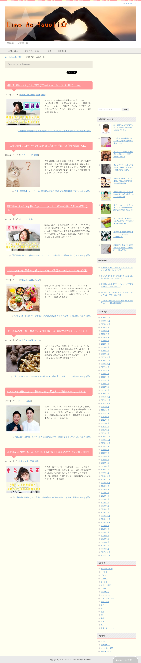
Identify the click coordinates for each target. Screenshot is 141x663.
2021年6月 (105, 417)
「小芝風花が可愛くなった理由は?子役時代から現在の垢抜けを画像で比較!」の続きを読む (51, 497)
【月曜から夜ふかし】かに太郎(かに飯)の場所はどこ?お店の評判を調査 (117, 302)
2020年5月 (105, 460)
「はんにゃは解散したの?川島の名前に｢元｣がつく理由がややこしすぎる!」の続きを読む (52, 437)
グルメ (37, 280)
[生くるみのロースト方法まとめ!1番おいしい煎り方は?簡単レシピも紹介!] (23, 371)
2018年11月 (105, 519)
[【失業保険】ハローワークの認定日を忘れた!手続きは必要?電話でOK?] (23, 185)
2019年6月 (105, 496)
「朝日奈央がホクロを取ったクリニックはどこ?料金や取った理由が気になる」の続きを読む (51, 255)
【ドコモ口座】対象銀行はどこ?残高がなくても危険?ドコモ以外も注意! (123, 221)
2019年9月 (105, 486)
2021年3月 (105, 427)
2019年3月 (105, 506)
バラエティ (105, 592)
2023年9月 (105, 327)
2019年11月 (105, 479)
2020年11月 (105, 440)
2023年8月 (105, 331)
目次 (49, 51)
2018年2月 (105, 549)
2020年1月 (105, 473)
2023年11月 (105, 321)
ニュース (104, 588)
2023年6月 (105, 337)
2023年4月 (105, 344)
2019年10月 (105, 483)
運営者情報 (62, 51)
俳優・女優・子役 (27, 94)
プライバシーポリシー (33, 51)
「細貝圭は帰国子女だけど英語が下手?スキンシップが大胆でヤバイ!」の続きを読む (54, 131)
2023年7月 (105, 334)
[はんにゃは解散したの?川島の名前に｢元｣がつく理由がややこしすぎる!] (23, 431)
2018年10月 (105, 522)
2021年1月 (105, 433)
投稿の (105, 645)
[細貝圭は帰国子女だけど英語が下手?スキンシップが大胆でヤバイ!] (23, 125)
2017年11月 (105, 555)
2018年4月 (105, 542)
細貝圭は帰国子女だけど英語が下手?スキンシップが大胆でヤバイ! (44, 85)
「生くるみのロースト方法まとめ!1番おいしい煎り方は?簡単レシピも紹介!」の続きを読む (52, 376)
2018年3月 (105, 546)
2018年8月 (105, 529)
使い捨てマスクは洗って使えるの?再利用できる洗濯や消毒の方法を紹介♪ (123, 167)
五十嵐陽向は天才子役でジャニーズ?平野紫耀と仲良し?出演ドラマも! (123, 127)
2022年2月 (105, 390)
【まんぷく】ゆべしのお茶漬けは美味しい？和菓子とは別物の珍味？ (123, 154)
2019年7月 (105, 493)
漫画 (102, 612)
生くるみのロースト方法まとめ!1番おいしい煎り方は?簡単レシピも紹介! (47, 331)
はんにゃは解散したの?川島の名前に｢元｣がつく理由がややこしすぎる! (46, 391)
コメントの (107, 648)
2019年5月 (105, 499)
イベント (104, 572)
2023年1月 (105, 354)
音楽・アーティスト (108, 628)
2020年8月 (105, 450)
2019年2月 (105, 509)
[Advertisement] (116, 84)
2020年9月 (105, 446)
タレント (23, 219)
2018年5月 (105, 539)
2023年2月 (105, 351)
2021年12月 (105, 397)
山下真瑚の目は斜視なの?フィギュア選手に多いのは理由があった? (123, 140)
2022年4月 (105, 384)
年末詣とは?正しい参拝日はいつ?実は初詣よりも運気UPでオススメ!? (117, 269)
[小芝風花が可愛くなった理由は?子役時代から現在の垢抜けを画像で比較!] (23, 492)
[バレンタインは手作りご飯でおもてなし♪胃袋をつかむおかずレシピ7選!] (23, 310)
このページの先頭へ (125, 660)
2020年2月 (105, 470)
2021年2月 (105, 430)
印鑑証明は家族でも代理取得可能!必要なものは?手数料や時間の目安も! (123, 247)
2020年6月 (105, 456)
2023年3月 (105, 347)
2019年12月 (105, 476)
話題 (43, 94)
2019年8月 (105, 489)
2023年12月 (105, 318)
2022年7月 (105, 374)
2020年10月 (105, 443)
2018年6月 (105, 536)
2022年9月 (105, 367)
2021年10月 (105, 403)
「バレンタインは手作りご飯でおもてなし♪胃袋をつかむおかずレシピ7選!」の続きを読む (52, 316)
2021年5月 (105, 420)
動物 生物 (105, 602)
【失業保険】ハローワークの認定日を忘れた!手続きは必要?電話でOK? (46, 145)
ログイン (104, 641)
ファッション (106, 595)
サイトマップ (131, 3)
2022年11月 (105, 361)
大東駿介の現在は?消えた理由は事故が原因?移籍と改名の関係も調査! (123, 180)
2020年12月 (105, 437)
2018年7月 (105, 532)
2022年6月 (105, 377)
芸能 (38, 94)
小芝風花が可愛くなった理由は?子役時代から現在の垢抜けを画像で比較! (48, 452)
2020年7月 (105, 453)
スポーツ (104, 579)
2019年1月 (105, 512)
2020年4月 (105, 463)
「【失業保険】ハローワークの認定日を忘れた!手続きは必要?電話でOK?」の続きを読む (52, 191)
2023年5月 (105, 341)
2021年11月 (105, 400)
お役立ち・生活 (26, 155)
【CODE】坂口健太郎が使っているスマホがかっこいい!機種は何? (123, 234)
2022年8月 (105, 370)
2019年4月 (105, 503)
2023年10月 (105, 324)
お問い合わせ (13, 51)
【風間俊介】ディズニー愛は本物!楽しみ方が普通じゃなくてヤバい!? (123, 194)
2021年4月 (105, 423)
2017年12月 (105, 552)
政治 (102, 605)
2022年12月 (105, 357)
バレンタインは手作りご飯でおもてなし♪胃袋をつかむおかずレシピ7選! (47, 270)
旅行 (102, 608)
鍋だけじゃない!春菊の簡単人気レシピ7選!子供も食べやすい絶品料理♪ (116, 293)
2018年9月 (105, 526)
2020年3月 (105, 466)
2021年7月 (105, 413)
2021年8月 (105, 410)
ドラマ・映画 (106, 585)
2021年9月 (105, 407)
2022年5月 (105, 380)
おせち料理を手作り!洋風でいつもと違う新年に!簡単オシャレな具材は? (117, 277)
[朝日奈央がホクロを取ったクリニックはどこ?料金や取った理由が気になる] (23, 250)
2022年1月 (105, 394)
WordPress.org (106, 651)
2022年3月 (105, 387)
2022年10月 (105, 364)
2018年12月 (105, 516)
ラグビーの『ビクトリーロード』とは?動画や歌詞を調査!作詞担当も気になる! (123, 207)
